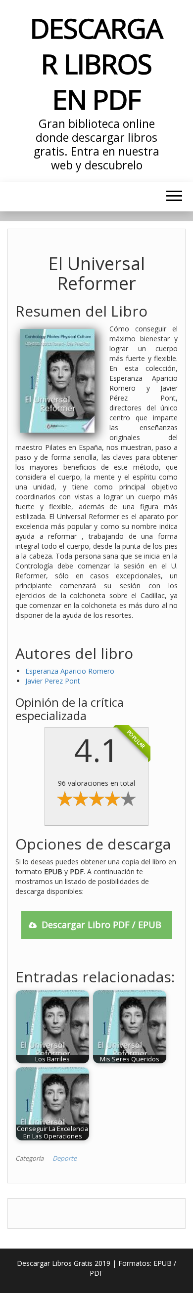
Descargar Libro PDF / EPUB (101, 924)
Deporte (64, 1158)
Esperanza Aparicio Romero (69, 671)
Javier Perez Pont (52, 681)
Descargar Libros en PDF (96, 63)
